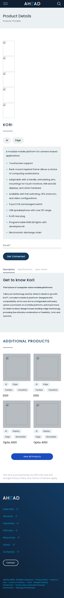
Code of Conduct (17, 582)
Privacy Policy (19, 478)
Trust (29, 582)
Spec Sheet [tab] (41, 269)
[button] (12, 509)
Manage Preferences (25, 587)
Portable (17, 21)
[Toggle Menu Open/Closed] (5, 3)
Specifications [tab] (25, 269)
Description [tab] (9, 269)
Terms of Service (41, 478)
